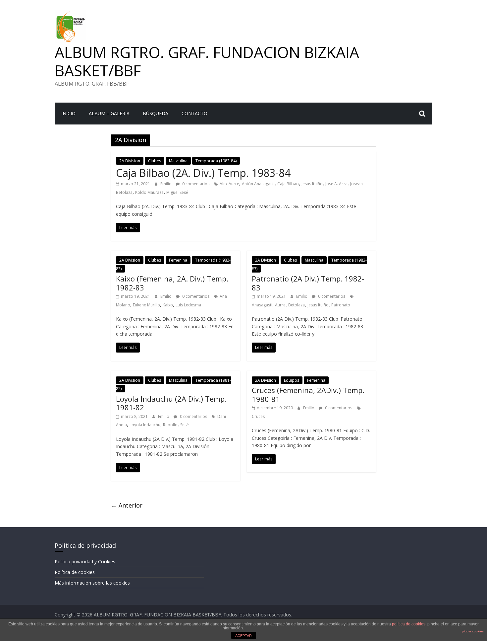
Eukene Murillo (146, 305)
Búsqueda (155, 113)
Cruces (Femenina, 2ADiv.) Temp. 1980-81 (308, 394)
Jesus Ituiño (312, 184)
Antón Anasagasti (258, 184)
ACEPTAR (243, 636)
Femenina (178, 260)
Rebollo (170, 425)
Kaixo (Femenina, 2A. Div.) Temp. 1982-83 (172, 283)
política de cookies (408, 624)
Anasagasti (262, 305)
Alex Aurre (229, 184)
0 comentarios (195, 184)
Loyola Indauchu (145, 425)
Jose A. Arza (336, 184)
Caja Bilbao (288, 184)
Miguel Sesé (177, 192)
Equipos (291, 380)
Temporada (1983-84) (216, 161)
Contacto (194, 113)
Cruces (258, 416)
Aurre (280, 305)
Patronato (340, 305)
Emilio (166, 184)
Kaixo (168, 305)
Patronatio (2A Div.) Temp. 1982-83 (308, 283)
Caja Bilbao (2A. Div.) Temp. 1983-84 (203, 173)
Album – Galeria (109, 113)
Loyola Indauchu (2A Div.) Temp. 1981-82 (171, 403)
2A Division (129, 161)
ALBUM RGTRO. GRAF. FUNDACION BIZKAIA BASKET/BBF (207, 61)
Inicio (68, 113)
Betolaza (296, 305)
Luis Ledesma (188, 305)
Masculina (178, 161)
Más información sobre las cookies (92, 583)
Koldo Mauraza (149, 192)
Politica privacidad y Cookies (85, 561)
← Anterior (126, 505)
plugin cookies (473, 631)
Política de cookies (75, 572)
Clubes (154, 161)
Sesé (184, 425)
